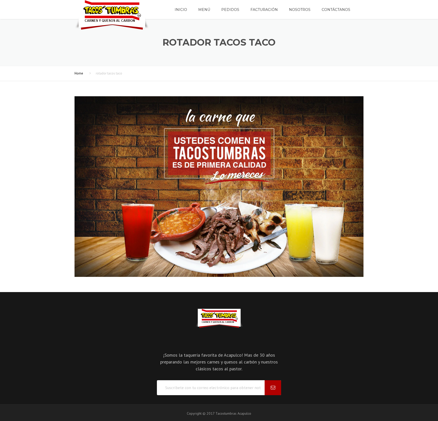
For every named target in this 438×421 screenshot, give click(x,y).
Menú (204, 9)
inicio (181, 9)
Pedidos (230, 9)
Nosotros (300, 9)
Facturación (264, 9)
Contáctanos (336, 9)
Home (79, 73)
